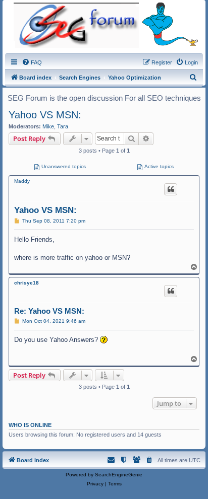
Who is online (30, 425)
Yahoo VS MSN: (45, 114)
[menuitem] (32, 62)
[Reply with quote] (170, 189)
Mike (48, 126)
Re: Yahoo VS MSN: (49, 311)
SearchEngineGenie (118, 474)
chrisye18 (26, 283)
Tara (62, 126)
